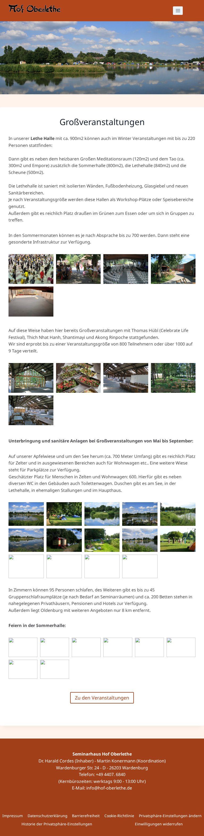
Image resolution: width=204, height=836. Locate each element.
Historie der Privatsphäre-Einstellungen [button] (57, 823)
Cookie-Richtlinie (119, 815)
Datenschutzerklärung (47, 815)
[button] (30, 269)
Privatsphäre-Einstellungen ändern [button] (170, 815)
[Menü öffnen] (178, 10)
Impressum (12, 815)
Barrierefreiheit (86, 815)
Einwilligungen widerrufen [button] (159, 823)
